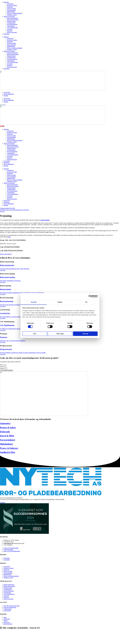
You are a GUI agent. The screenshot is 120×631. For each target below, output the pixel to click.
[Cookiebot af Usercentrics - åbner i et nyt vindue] (90, 296)
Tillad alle (85, 333)
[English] (4, 104)
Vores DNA (7, 92)
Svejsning (9, 29)
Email (2, 366)
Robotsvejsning (11, 21)
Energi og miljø (11, 8)
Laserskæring (10, 26)
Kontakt (6, 95)
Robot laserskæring (12, 18)
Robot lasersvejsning (13, 19)
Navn (1, 365)
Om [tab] (86, 302)
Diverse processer (12, 32)
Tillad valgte (60, 333)
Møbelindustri (11, 11)
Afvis (34, 333)
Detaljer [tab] (60, 302)
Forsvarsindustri (11, 10)
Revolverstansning (12, 24)
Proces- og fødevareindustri (14, 13)
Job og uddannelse (9, 94)
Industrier (6, 2)
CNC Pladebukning (12, 27)
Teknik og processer (9, 16)
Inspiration (6, 34)
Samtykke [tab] (34, 302)
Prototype (9, 30)
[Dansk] (1, 104)
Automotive (10, 3)
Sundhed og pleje (12, 15)
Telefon (2, 368)
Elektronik (10, 7)
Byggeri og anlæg (12, 5)
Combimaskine (11, 23)
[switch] (50, 326)
